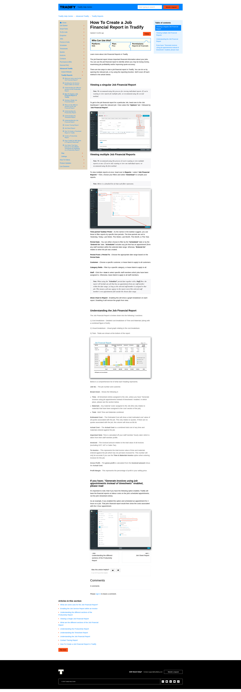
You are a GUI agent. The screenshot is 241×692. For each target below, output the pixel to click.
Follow (147, 34)
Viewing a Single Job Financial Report (71, 101)
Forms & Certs (64, 42)
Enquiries (63, 35)
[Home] (68, 7)
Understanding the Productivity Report (70, 111)
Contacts (63, 58)
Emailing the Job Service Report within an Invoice (72, 83)
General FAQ (64, 65)
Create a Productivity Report (71, 136)
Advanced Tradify (82, 16)
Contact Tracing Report (72, 125)
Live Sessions (64, 166)
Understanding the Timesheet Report (70, 116)
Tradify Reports (97, 16)
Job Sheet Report (70, 128)
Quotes (62, 52)
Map (62, 153)
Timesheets (64, 48)
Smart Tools (64, 29)
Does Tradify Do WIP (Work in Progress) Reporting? (73, 141)
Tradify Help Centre (65, 16)
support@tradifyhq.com (155, 672)
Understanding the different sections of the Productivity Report (73, 89)
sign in (98, 594)
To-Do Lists (63, 32)
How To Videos (65, 160)
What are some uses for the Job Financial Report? (73, 79)
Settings (64, 156)
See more (63, 650)
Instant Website (66, 72)
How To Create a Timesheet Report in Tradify (73, 132)
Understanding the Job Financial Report (71, 121)
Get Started (63, 25)
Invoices (62, 55)
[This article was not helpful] (118, 570)
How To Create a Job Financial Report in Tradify (71, 95)
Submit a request (171, 7)
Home (64, 23)
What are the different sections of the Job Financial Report (71, 106)
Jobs (61, 39)
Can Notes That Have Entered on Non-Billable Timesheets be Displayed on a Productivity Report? (72, 147)
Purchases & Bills (66, 62)
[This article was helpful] (112, 570)
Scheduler (63, 45)
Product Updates (65, 163)
